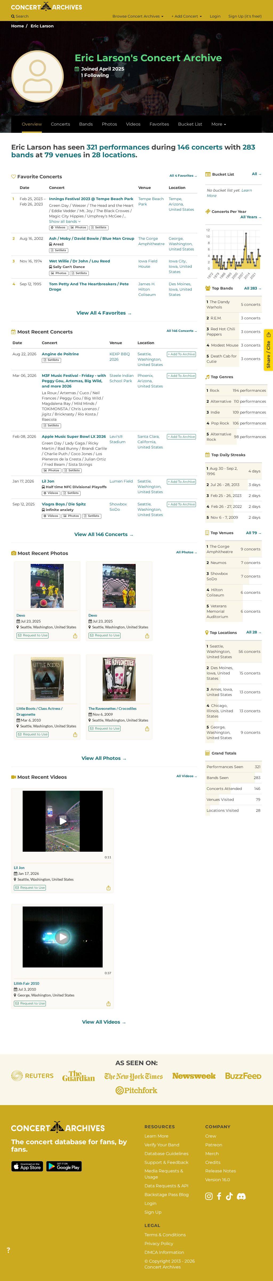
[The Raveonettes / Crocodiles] (119, 679)
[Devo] (47, 586)
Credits (212, 1162)
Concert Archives (162, 1267)
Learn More (156, 1136)
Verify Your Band (161, 1144)
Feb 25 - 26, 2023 (226, 495)
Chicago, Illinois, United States (220, 711)
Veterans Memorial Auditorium (217, 611)
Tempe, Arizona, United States (181, 204)
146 (257, 788)
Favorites (159, 124)
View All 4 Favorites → (104, 313)
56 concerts (249, 651)
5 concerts (250, 304)
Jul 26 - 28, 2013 (225, 484)
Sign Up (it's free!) (245, 16)
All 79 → (254, 532)
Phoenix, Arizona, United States (150, 381)
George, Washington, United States (181, 244)
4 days (254, 471)
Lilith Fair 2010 (26, 983)
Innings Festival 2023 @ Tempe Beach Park (91, 198)
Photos (109, 124)
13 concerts (250, 692)
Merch (212, 1153)
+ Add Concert (185, 16)
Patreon (213, 1144)
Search (22, 16)
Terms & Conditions (165, 1234)
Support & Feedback (166, 1162)
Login (215, 16)
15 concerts (250, 673)
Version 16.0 (217, 1179)
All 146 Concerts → (182, 331)
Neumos (218, 562)
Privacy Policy (158, 1243)
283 (257, 777)
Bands (86, 124)
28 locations (113, 155)
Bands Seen (217, 777)
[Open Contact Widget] (8, 1250)
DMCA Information (164, 1252)
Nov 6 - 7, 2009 (224, 517)
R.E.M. (216, 318)
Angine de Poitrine (60, 354)
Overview (32, 124)
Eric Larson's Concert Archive (148, 58)
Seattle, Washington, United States (150, 359)
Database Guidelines (166, 1153)
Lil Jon (48, 481)
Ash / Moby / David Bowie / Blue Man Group (91, 238)
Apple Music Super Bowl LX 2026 (74, 436)
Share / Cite (268, 354)
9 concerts (250, 549)
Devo (21, 615)
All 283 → (253, 288)
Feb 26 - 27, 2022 (226, 506)
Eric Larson (42, 25)
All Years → (251, 217)
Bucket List (190, 124)
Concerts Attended (224, 788)
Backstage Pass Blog (166, 1194)
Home (17, 25)
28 (258, 810)
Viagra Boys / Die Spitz (64, 504)
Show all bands (63, 221)
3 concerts (250, 318)
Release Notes (220, 1170)
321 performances (118, 147)
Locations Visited (223, 810)
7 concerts (250, 562)
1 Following (95, 75)
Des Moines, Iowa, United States (180, 289)
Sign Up (153, 1212)
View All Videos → (104, 1022)
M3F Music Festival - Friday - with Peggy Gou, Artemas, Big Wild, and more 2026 (74, 381)
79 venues (63, 155)
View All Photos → (104, 758)
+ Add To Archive (181, 354)
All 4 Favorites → (183, 176)
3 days (254, 484)
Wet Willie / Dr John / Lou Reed (79, 261)
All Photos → (186, 552)
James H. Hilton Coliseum (147, 289)
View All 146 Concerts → (104, 534)
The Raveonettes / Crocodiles (112, 708)
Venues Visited (220, 799)
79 (258, 799)
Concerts (60, 124)
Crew (210, 1136)
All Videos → (186, 776)
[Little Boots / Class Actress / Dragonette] (47, 679)
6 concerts (250, 592)
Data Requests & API (166, 1185)
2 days (254, 495)
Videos (133, 124)
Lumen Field (121, 481)
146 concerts (200, 147)
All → (257, 173)
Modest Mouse (224, 345)
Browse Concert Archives (137, 16)
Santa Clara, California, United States (150, 442)
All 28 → (254, 632)
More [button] (217, 124)
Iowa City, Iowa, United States (180, 266)
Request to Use (34, 635)
